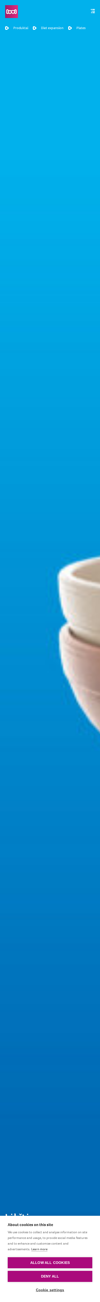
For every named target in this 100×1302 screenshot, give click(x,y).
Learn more (39, 1249)
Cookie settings (50, 1290)
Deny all (50, 1276)
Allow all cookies (50, 1263)
